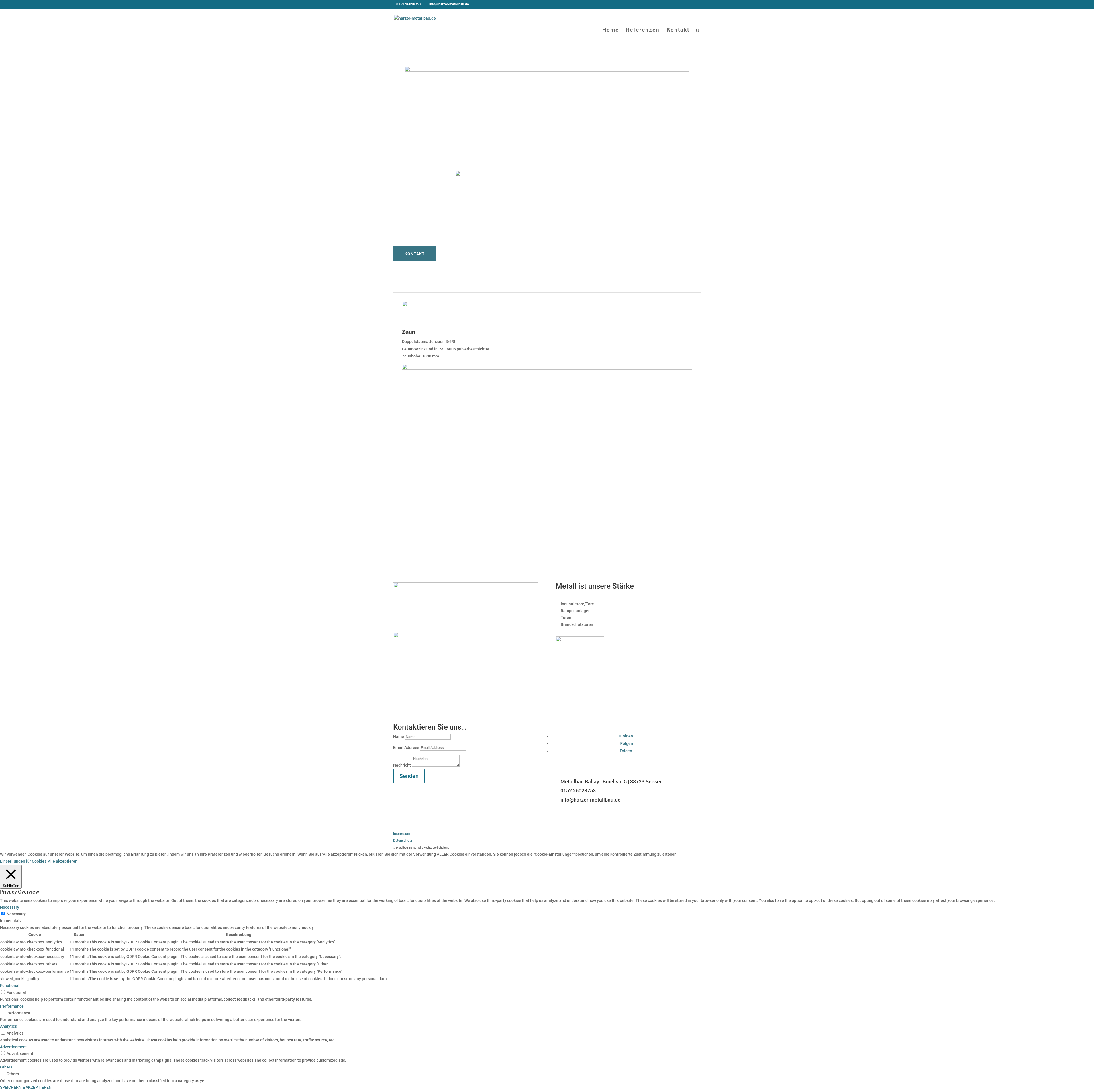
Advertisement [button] (13, 1047)
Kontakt (678, 30)
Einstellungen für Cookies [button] (23, 861)
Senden (409, 776)
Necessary (16, 914)
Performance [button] (12, 1006)
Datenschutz (402, 841)
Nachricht (402, 765)
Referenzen (643, 30)
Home (610, 30)
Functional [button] (9, 985)
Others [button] (6, 1067)
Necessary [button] (9, 907)
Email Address (406, 747)
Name (398, 736)
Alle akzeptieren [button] (62, 861)
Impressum (401, 834)
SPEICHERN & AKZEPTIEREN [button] (26, 1087)
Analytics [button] (8, 1026)
